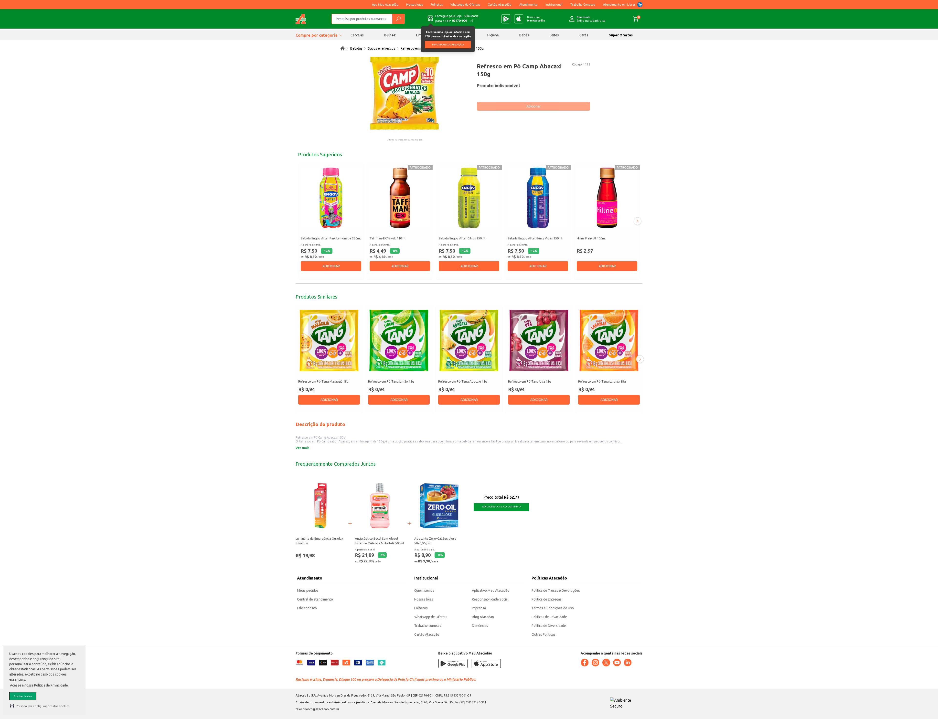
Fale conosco (307, 608)
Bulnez (390, 35)
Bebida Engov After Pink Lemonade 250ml (331, 238)
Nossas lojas (414, 4)
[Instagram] (595, 662)
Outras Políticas (543, 634)
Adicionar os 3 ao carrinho (501, 506)
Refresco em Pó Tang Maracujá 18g (323, 381)
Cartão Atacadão (500, 4)
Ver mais (302, 448)
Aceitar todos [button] (22, 696)
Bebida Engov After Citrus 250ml (462, 238)
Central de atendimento (315, 599)
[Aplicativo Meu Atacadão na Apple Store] (518, 18)
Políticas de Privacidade (549, 617)
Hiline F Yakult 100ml (591, 238)
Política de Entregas (547, 599)
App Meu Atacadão (385, 4)
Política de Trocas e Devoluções (556, 590)
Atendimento (528, 4)
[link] (342, 48)
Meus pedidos (308, 590)
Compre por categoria (316, 35)
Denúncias (480, 626)
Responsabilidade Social (490, 599)
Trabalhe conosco (427, 626)
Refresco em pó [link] (412, 48)
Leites (554, 35)
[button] (39, 706)
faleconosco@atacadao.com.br (317, 709)
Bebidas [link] (356, 48)
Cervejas (357, 35)
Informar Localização (448, 44)
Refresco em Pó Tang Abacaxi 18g (462, 381)
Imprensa (479, 608)
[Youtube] (617, 662)
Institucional (553, 4)
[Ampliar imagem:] (404, 93)
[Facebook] (584, 662)
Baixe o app (536, 19)
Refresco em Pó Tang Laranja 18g (602, 381)
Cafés (583, 35)
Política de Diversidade (549, 626)
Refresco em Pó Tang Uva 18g (529, 381)
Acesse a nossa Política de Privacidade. (39, 685)
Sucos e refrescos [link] (381, 48)
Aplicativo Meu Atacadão (490, 590)
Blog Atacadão (483, 617)
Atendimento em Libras (619, 4)
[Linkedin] (627, 662)
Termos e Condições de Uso (553, 608)
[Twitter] (606, 662)
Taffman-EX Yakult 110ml (387, 238)
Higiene (493, 35)
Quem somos (424, 590)
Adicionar (533, 106)
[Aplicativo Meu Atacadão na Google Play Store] (505, 18)
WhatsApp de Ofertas (465, 4)
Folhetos (437, 4)
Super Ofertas (621, 35)
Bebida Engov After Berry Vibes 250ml (535, 238)
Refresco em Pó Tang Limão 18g (391, 381)
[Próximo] (637, 221)
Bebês (524, 35)
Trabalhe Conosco (582, 4)
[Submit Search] (398, 19)
